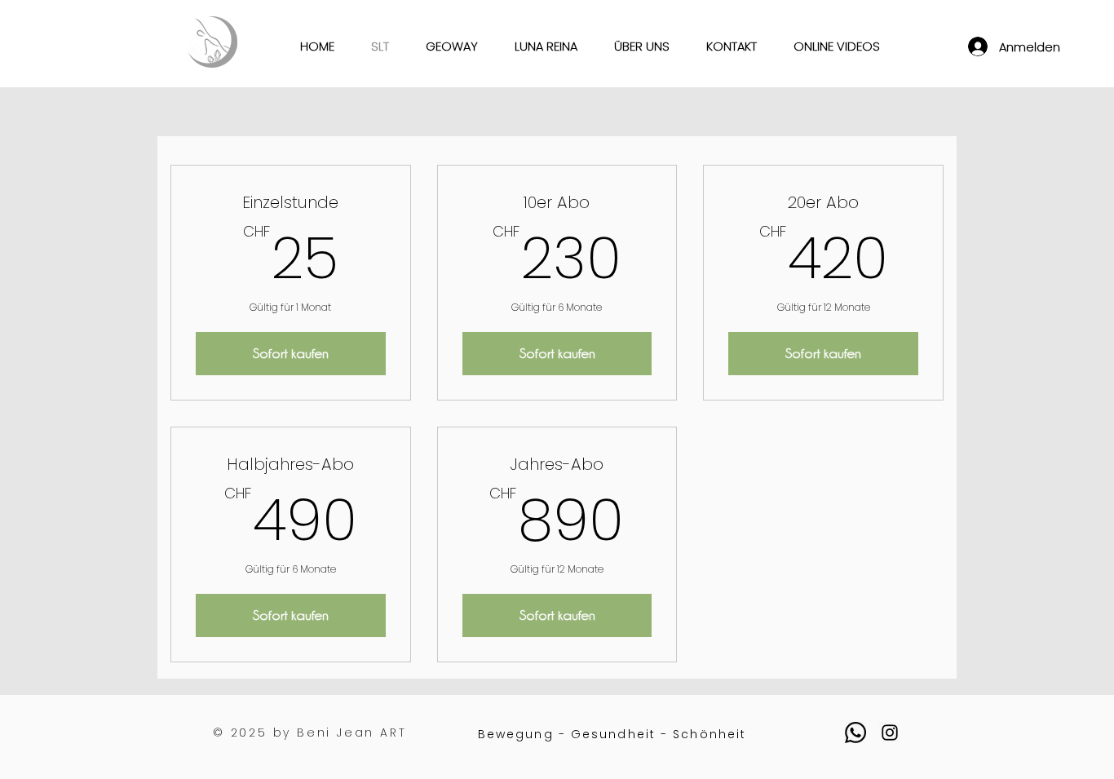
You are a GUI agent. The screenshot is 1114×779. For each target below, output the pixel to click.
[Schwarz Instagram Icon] (889, 732)
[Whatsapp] (855, 732)
